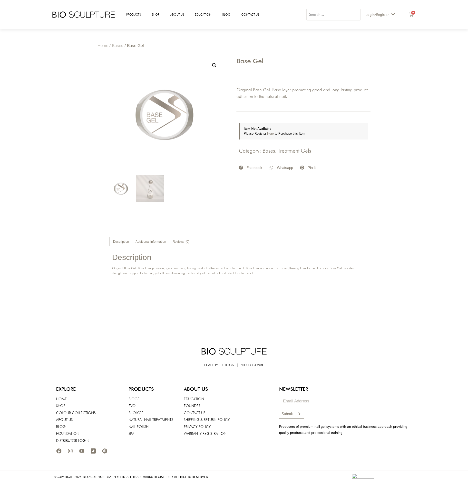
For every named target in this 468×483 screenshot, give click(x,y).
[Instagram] (70, 451)
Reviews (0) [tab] (181, 241)
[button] (214, 65)
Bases (117, 45)
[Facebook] (59, 451)
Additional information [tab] (151, 241)
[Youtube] (82, 451)
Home (103, 45)
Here (271, 133)
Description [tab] (121, 241)
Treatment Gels (294, 151)
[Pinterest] (104, 451)
